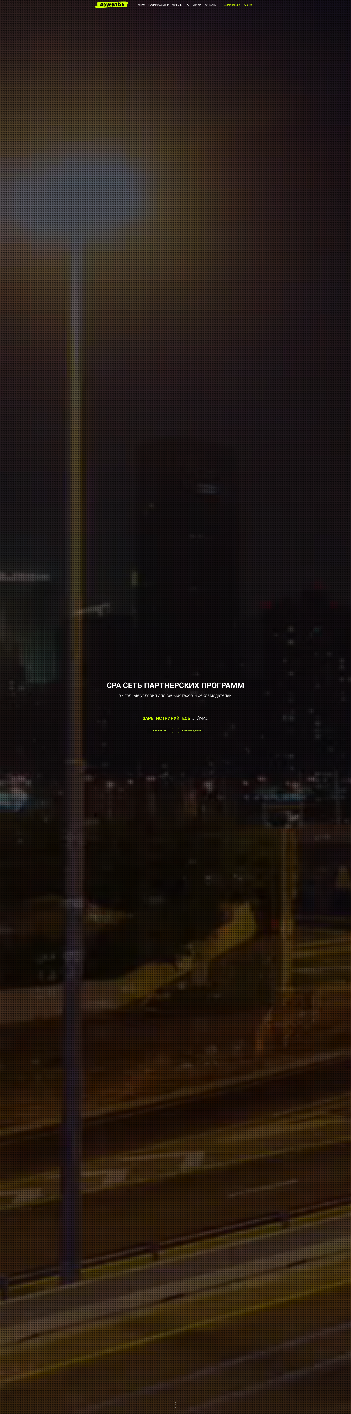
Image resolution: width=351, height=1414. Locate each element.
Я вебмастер (159, 730)
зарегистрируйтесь (166, 718)
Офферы (177, 5)
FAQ (187, 5)
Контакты (210, 5)
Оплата (197, 5)
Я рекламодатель (191, 730)
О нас (141, 5)
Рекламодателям (158, 5)
